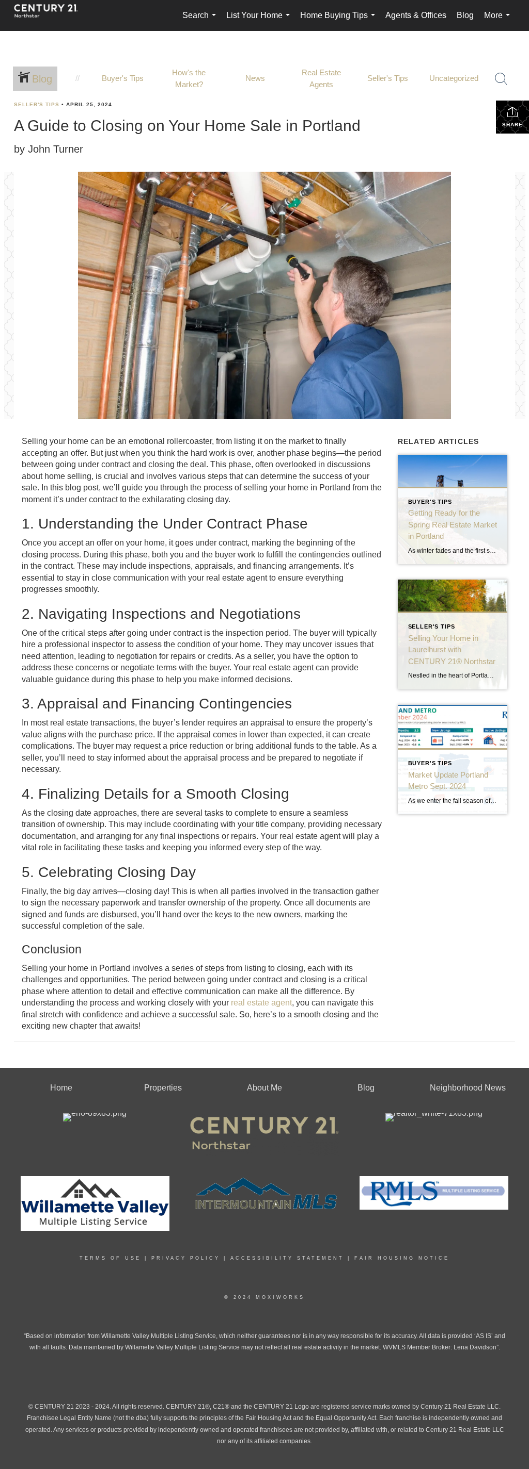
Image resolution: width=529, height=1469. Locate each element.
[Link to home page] (51, 15)
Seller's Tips (36, 104)
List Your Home (260, 21)
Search (201, 21)
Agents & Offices (415, 15)
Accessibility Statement (287, 1258)
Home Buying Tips (339, 21)
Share (512, 124)
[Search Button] (501, 79)
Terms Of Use (110, 1258)
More (499, 21)
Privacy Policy (185, 1258)
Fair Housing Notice (401, 1258)
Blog (465, 15)
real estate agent (261, 1002)
